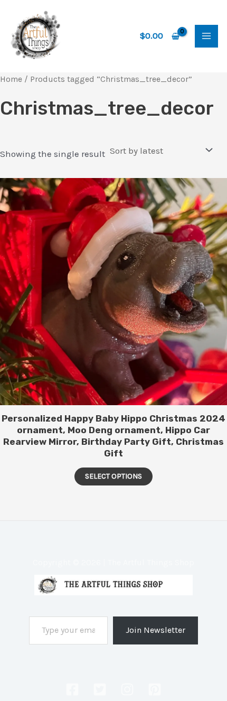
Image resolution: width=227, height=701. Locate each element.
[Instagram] (127, 689)
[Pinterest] (155, 689)
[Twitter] (100, 689)
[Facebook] (72, 689)
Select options (113, 476)
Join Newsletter (155, 630)
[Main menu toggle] (206, 36)
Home (11, 79)
